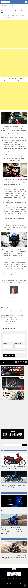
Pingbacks (18, 311)
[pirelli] (12, 375)
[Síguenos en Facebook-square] (16, 362)
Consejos (10, 5)
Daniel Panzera (7, 15)
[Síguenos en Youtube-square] (23, 362)
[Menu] (26, 2)
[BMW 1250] (12, 400)
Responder (8, 323)
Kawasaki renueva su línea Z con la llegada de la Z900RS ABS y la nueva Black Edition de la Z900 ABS (13, 557)
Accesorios (4, 5)
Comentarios (7, 311)
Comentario (6, 333)
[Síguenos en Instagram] (21, 362)
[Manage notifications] (25, 585)
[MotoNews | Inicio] (7, 2)
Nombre (5, 343)
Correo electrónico (18, 343)
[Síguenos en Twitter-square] (18, 362)
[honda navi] (12, 389)
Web (4, 349)
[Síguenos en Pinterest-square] (26, 362)
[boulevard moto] (12, 438)
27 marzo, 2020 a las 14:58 (17, 315)
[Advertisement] (14, 34)
